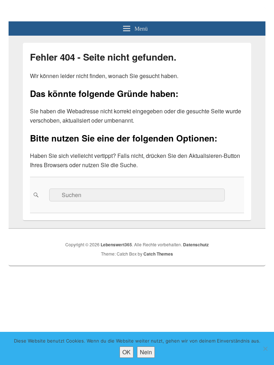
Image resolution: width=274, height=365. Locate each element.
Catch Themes (158, 254)
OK (126, 352)
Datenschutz (196, 244)
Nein (146, 352)
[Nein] (265, 348)
